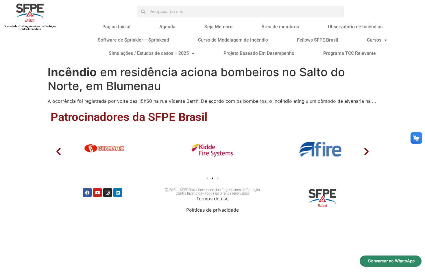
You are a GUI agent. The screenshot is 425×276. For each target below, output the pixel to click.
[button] (58, 151)
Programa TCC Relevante (349, 53)
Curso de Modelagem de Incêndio (233, 40)
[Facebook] (87, 192)
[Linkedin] (117, 192)
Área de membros (280, 26)
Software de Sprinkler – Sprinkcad (133, 40)
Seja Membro (218, 26)
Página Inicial (116, 26)
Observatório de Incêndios (355, 26)
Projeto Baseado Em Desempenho (258, 53)
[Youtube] (97, 192)
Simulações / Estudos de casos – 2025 (149, 53)
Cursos (374, 40)
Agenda (167, 26)
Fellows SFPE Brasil (317, 40)
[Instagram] (107, 192)
